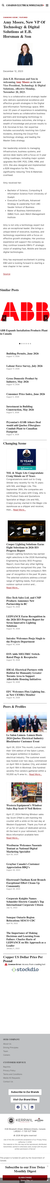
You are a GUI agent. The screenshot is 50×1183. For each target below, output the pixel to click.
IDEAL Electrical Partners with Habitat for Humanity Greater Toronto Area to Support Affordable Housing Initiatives (24, 674)
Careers (6, 1055)
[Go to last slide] (4, 318)
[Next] (46, 318)
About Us (7, 1044)
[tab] (19, 343)
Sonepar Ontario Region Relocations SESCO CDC (20, 919)
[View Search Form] (3, 5)
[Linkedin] (32, 1107)
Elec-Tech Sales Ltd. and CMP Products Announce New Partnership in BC (23, 601)
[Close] (47, 1166)
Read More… (19, 509)
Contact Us (8, 1081)
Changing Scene (10, 17)
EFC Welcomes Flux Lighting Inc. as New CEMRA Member (25, 693)
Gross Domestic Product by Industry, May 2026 (22, 380)
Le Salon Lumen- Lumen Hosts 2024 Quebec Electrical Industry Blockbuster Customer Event (25, 738)
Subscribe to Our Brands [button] (25, 1092)
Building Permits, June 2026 (22, 353)
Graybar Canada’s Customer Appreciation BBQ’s (23, 865)
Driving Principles (10, 1047)
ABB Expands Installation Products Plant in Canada (24, 332)
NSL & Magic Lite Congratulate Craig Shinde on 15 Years (24, 474)
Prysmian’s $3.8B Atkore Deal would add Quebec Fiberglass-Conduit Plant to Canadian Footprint (23, 427)
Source (6, 274)
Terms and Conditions (12, 1074)
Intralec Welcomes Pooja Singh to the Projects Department (25, 640)
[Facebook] (18, 1107)
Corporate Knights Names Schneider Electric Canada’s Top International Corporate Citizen (25, 901)
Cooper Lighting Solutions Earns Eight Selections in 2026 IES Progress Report (25, 547)
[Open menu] (47, 5)
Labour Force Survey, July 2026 (24, 366)
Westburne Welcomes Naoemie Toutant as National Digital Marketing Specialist (24, 848)
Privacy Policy (9, 1070)
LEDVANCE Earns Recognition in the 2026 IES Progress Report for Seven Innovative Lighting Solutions (25, 621)
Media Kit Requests (11, 1078)
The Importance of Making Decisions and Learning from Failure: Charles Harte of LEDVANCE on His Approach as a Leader (26, 939)
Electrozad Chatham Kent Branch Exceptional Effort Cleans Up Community (26, 883)
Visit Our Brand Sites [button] (25, 1099)
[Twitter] (25, 1107)
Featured (23, 17)
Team (5, 1051)
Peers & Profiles (14, 706)
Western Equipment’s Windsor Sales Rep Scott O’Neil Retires (24, 807)
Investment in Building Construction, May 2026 (20, 408)
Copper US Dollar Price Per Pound (23, 958)
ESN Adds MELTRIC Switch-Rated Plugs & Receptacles (23, 655)
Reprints (6, 1067)
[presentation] (25, 311)
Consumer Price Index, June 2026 (25, 394)
